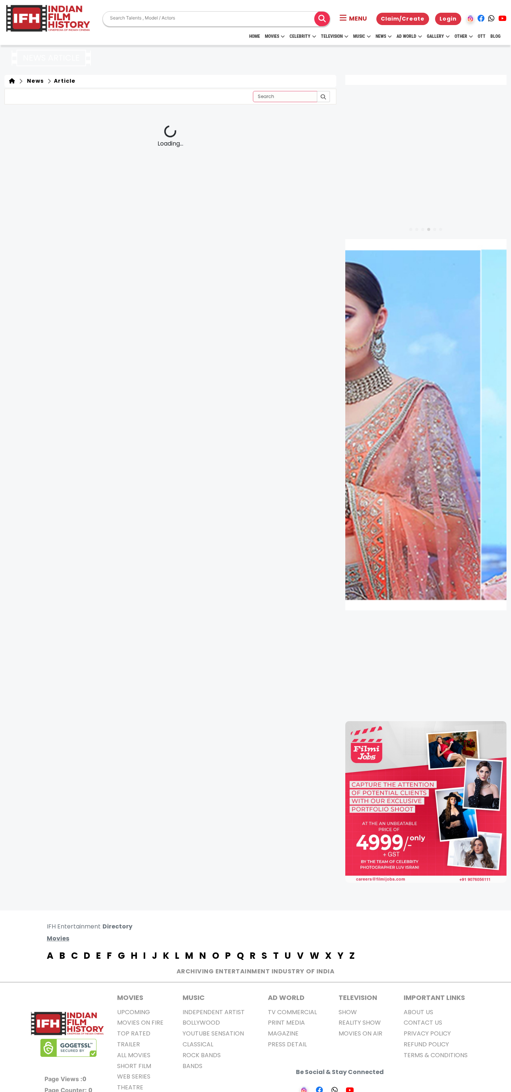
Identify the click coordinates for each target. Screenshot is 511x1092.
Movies (272, 36)
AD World (286, 997)
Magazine (283, 1033)
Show (348, 1012)
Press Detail (287, 1044)
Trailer (128, 1044)
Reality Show (360, 1022)
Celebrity (300, 36)
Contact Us (423, 1022)
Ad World (406, 36)
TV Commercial (292, 1012)
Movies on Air (360, 1033)
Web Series (133, 1076)
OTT (482, 36)
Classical (198, 1044)
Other (461, 36)
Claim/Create (403, 18)
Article (64, 81)
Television (332, 36)
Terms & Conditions (436, 1055)
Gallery (435, 36)
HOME (254, 36)
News (381, 36)
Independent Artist (214, 1012)
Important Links (434, 997)
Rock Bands (202, 1055)
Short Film (134, 1066)
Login (448, 18)
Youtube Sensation (213, 1033)
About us (418, 1012)
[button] (353, 18)
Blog (495, 36)
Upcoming (133, 1012)
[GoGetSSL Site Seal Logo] (68, 1048)
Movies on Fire (140, 1022)
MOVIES (130, 997)
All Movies (133, 1055)
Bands (192, 1066)
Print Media (286, 1022)
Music (359, 36)
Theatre (130, 1087)
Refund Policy (426, 1044)
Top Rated (133, 1033)
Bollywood (201, 1022)
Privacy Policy (427, 1033)
